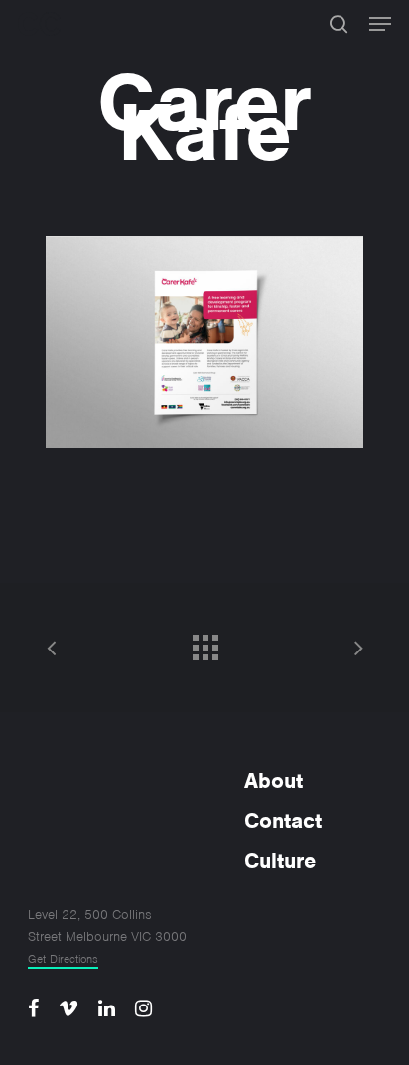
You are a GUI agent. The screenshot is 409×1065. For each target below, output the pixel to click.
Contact (283, 820)
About (273, 781)
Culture (280, 860)
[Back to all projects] (204, 642)
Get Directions (63, 959)
